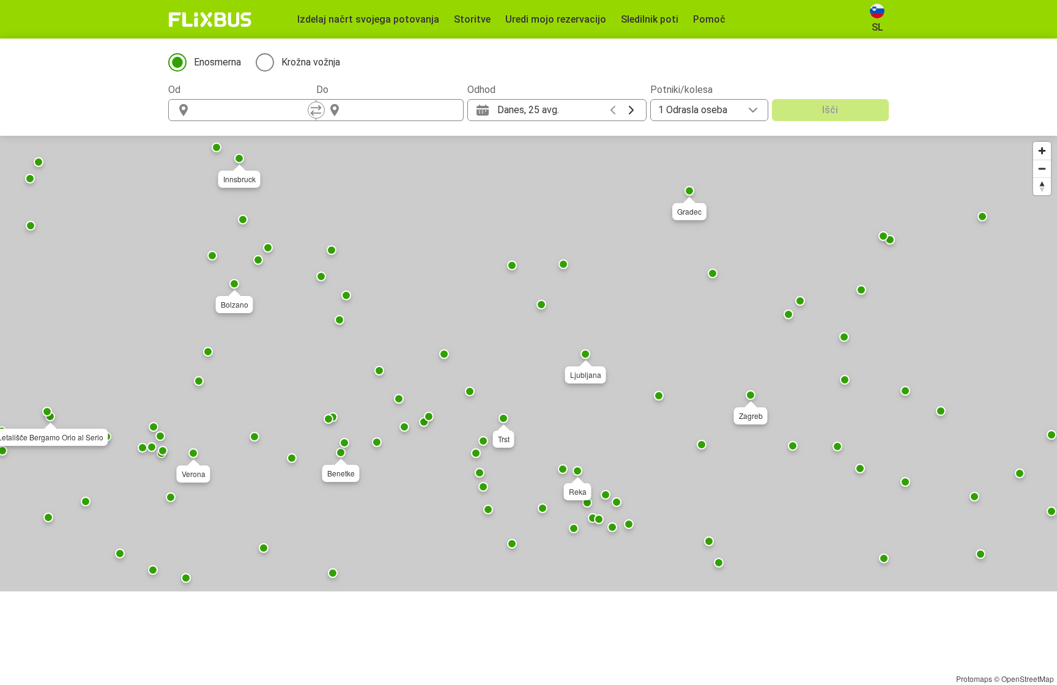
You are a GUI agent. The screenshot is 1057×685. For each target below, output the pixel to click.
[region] (528, 363)
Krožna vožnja (310, 62)
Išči (830, 110)
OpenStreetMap (1027, 678)
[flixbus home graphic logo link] (210, 20)
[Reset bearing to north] (1042, 186)
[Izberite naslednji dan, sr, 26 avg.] (631, 110)
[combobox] (253, 110)
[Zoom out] (1042, 168)
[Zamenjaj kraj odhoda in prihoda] (316, 110)
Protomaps (974, 678)
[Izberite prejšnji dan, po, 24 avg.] (613, 110)
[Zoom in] (1042, 151)
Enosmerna (217, 62)
